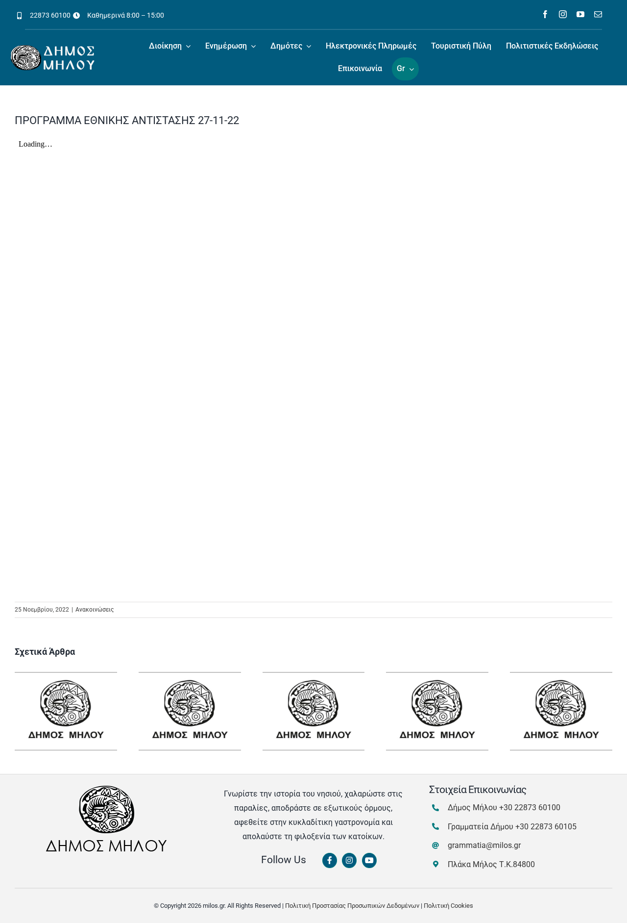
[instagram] (563, 14)
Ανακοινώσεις (94, 609)
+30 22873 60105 (546, 826)
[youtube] (580, 14)
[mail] (598, 14)
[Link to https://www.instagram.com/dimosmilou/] (349, 861)
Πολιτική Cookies (448, 905)
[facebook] (545, 14)
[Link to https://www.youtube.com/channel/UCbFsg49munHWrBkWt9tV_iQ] (369, 861)
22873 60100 (50, 15)
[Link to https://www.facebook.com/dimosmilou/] (329, 861)
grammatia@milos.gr (484, 845)
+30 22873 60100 (529, 807)
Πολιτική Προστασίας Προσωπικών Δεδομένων (352, 905)
